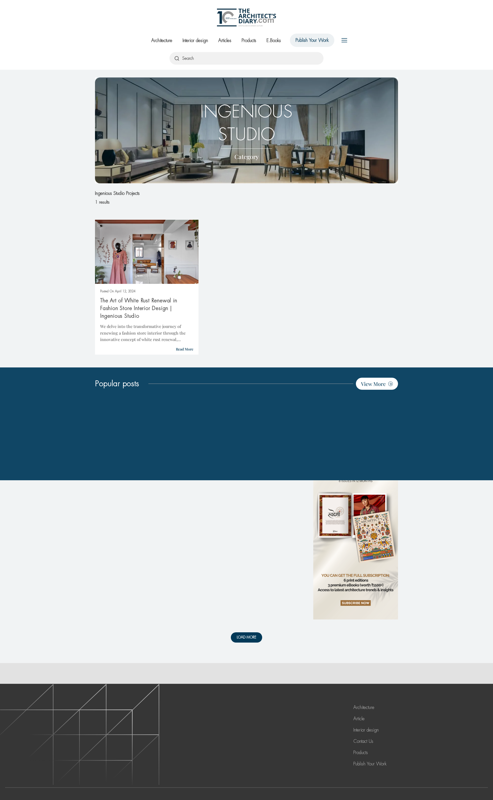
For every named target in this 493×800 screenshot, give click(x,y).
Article (359, 719)
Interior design (195, 40)
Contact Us (363, 741)
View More (373, 383)
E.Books (274, 40)
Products (249, 40)
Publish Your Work (312, 40)
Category (246, 157)
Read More (184, 349)
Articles (224, 40)
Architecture (161, 40)
